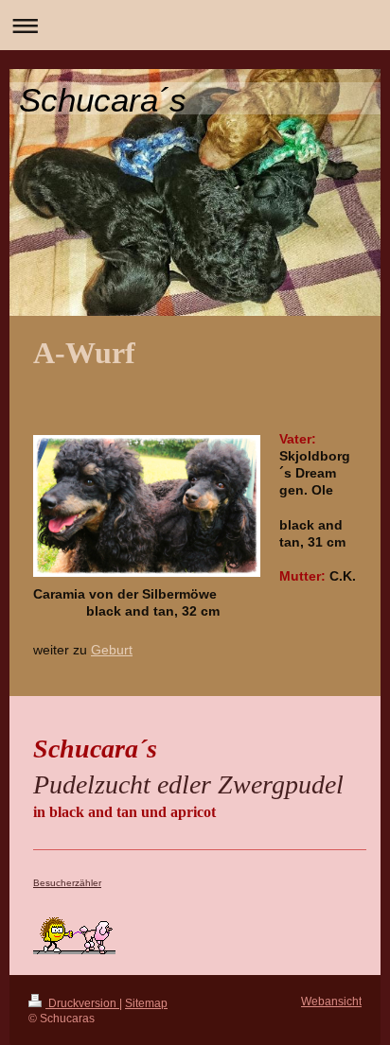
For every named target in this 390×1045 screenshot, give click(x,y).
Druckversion (82, 1003)
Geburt (112, 650)
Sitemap (146, 1003)
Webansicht (331, 1001)
